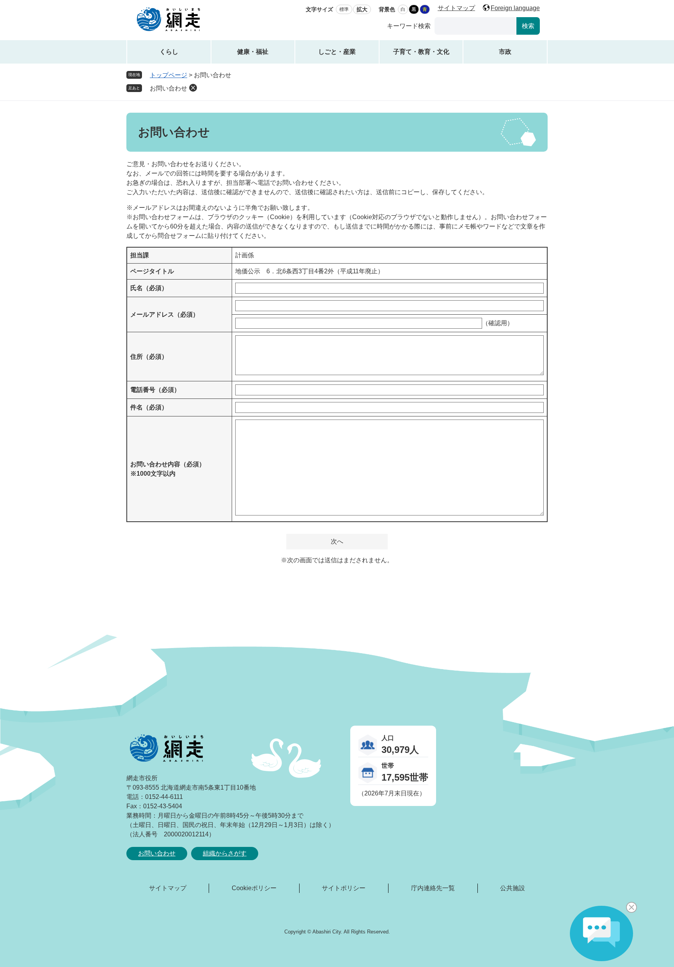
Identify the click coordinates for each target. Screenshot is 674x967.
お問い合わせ (168, 88)
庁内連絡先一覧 (433, 888)
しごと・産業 (337, 51)
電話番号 (155, 389)
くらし (169, 51)
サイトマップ (456, 8)
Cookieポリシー (254, 888)
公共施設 (512, 888)
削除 (193, 88)
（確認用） (497, 323)
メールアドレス (164, 314)
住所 (149, 356)
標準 (344, 9)
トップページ (168, 75)
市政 (505, 51)
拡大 (362, 9)
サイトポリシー (343, 888)
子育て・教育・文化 (421, 51)
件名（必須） (149, 407)
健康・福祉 (252, 51)
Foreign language (515, 8)
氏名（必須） (149, 288)
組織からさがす (225, 853)
